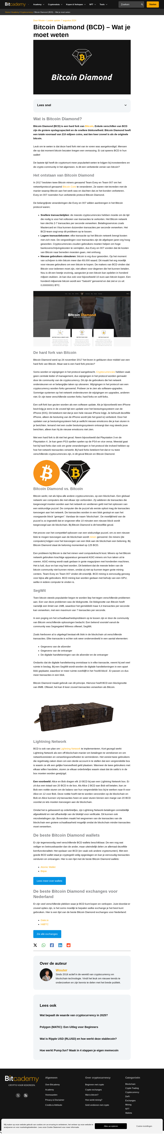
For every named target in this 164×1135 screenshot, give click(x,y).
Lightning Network (70, 748)
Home (7, 12)
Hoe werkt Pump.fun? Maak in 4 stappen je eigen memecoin (79, 1050)
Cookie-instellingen (144, 1126)
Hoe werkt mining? (93, 1100)
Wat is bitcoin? (91, 1095)
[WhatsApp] (43, 945)
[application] (43, 4)
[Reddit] (68, 945)
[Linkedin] (60, 945)
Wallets (128, 1113)
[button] (38, 4)
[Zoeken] (142, 4)
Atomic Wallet (48, 867)
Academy (15, 12)
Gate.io (45, 920)
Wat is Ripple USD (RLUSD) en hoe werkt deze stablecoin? (78, 1038)
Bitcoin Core (69, 186)
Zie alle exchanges (47, 934)
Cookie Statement (54, 1127)
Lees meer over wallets (49, 881)
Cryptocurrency (26, 12)
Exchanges (130, 1100)
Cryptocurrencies (105, 372)
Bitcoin (89, 126)
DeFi (127, 1096)
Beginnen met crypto (94, 1085)
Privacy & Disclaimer (54, 1100)
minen (93, 537)
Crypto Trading (132, 1088)
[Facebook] (52, 945)
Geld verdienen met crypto (97, 1105)
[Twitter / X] (35, 945)
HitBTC (45, 924)
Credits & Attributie (53, 1105)
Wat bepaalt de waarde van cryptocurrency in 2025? (74, 1015)
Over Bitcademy (52, 1085)
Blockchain (130, 1084)
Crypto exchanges (93, 1090)
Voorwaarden (51, 1095)
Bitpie (44, 871)
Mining (128, 1105)
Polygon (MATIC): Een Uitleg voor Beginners (69, 1027)
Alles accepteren (111, 1126)
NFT (127, 1109)
